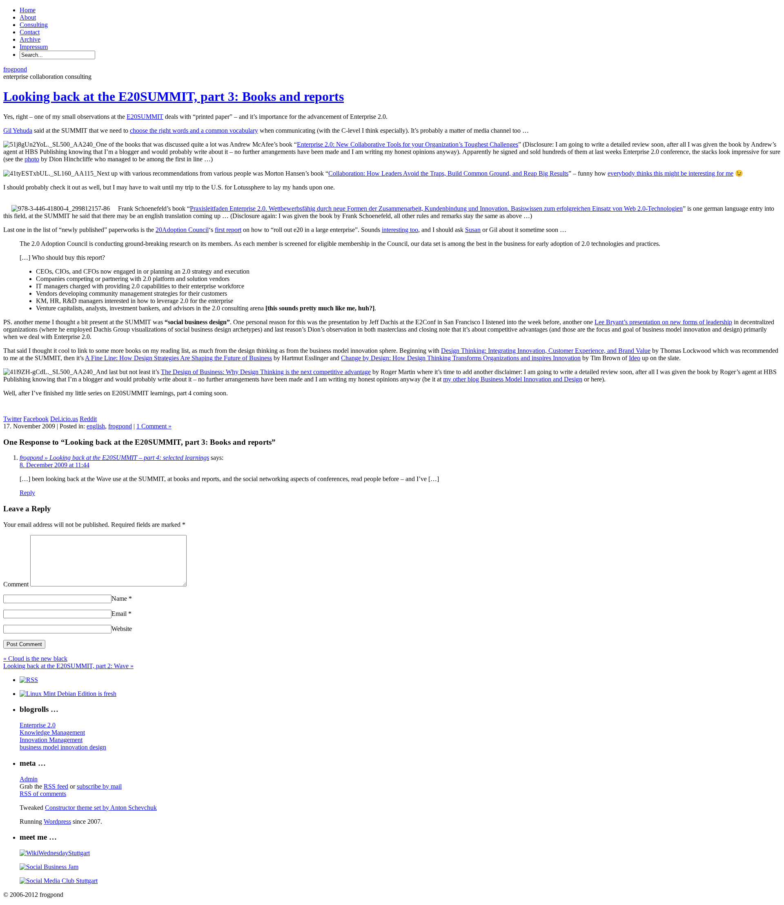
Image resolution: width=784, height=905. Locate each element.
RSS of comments (43, 793)
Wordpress (57, 821)
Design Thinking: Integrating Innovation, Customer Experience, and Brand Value (545, 350)
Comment (16, 584)
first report (228, 229)
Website (121, 628)
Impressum (34, 46)
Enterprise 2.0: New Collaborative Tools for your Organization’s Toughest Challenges (407, 144)
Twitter (12, 418)
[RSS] (29, 679)
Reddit (88, 418)
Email (121, 613)
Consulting (34, 24)
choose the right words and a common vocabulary (194, 130)
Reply (27, 492)
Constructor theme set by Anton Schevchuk (101, 807)
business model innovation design (63, 747)
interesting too (400, 229)
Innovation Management (51, 739)
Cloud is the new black (35, 658)
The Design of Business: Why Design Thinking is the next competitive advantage (266, 371)
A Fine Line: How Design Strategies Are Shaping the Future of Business (178, 357)
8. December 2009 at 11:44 (54, 464)
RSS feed (56, 786)
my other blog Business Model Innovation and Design (512, 379)
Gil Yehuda (17, 130)
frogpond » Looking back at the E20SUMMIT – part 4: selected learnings (114, 457)
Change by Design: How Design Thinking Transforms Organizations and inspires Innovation (461, 357)
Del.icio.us (64, 418)
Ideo (634, 357)
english (96, 426)
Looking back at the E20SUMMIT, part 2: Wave (68, 665)
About (28, 17)
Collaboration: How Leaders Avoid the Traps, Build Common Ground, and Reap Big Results (448, 173)
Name (121, 598)
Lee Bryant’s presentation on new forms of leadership (663, 322)
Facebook (36, 418)
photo (31, 159)
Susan (473, 229)
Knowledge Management (52, 732)
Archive (30, 39)
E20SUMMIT (145, 116)
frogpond (15, 69)
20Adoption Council (182, 229)
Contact (30, 32)
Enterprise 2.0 (38, 725)
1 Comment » (154, 426)
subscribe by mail (99, 786)
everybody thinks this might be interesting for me (670, 173)
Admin (29, 779)
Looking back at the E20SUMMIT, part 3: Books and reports (173, 96)
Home (28, 10)
